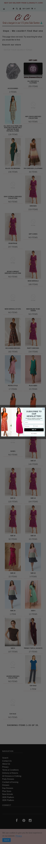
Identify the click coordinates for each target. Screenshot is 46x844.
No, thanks (34, 433)
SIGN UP (34, 430)
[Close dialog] (43, 409)
